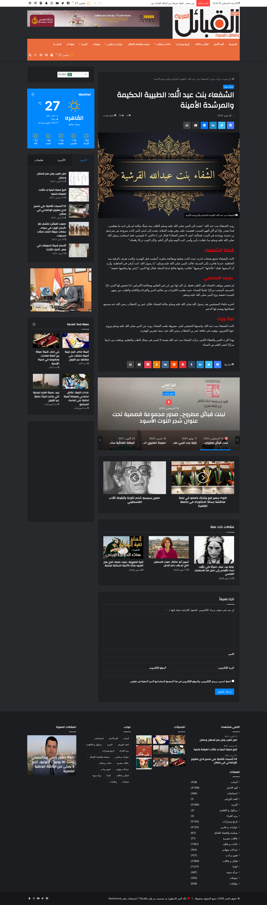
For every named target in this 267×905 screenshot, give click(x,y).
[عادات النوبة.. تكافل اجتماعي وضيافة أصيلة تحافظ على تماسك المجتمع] (75, 381)
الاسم (230, 654)
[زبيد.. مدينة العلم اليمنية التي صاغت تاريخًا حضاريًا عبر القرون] (46, 381)
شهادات (70, 44)
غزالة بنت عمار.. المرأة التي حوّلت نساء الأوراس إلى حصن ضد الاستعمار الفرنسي (214, 570)
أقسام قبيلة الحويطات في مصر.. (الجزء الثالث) (51, 247)
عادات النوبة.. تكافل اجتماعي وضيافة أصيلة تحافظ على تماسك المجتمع (76, 398)
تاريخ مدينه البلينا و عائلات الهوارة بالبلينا (52, 192)
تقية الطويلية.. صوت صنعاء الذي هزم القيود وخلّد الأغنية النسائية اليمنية (123, 564)
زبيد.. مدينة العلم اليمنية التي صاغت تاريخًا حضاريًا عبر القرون (46, 396)
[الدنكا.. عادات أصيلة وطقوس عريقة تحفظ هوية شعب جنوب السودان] (144, 739)
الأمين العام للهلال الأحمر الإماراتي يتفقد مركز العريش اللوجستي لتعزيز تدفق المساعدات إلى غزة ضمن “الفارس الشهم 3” (54, 762)
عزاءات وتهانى (230, 849)
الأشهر (83, 160)
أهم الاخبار (219, 44)
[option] (169, 413)
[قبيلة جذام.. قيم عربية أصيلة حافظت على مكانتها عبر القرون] (75, 340)
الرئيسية (233, 44)
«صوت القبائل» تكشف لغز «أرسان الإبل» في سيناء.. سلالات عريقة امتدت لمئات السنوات (51, 230)
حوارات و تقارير (115, 44)
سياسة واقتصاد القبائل (139, 44)
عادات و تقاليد (164, 44)
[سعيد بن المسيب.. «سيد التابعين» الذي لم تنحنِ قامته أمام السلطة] (144, 763)
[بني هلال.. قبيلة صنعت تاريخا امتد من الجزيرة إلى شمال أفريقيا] (177, 739)
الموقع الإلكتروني (157, 667)
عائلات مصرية (230, 838)
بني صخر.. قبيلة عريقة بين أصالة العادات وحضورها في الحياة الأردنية (161, 3)
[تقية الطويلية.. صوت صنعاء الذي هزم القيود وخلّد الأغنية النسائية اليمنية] (123, 547)
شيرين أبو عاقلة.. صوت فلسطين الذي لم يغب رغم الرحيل (171, 564)
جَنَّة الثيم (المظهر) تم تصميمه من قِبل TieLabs (163, 898)
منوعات (234, 877)
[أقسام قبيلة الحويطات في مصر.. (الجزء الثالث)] (79, 250)
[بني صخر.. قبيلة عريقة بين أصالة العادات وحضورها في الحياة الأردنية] (46, 340)
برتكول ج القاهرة (229, 810)
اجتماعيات (232, 793)
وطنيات (96, 44)
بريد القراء (232, 815)
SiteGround (114, 898)
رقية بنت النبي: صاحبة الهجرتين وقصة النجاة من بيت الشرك (168, 414)
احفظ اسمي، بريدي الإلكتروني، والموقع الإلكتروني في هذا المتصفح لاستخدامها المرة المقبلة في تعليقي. (180, 681)
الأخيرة (61, 160)
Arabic (63, 74)
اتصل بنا (57, 44)
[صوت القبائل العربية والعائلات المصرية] (206, 23)
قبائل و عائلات (202, 44)
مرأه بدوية (216, 78)
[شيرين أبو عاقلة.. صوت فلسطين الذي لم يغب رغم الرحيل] (169, 547)
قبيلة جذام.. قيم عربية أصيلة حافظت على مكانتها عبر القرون (77, 355)
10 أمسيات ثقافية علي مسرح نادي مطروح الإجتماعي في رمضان (50, 210)
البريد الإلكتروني (225, 667)
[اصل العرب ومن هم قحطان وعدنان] (79, 178)
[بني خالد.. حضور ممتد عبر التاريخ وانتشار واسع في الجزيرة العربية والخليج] (144, 750)
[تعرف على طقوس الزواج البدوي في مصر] (161, 762)
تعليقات (39, 160)
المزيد (84, 44)
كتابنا (235, 866)
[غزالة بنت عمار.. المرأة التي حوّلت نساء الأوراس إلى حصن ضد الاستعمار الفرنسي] (214, 550)
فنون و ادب (232, 855)
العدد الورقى (231, 798)
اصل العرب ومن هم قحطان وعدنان (51, 175)
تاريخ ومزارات (183, 44)
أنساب (234, 782)
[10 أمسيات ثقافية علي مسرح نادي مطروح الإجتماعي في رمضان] (79, 211)
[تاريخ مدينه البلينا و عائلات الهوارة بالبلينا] (79, 195)
